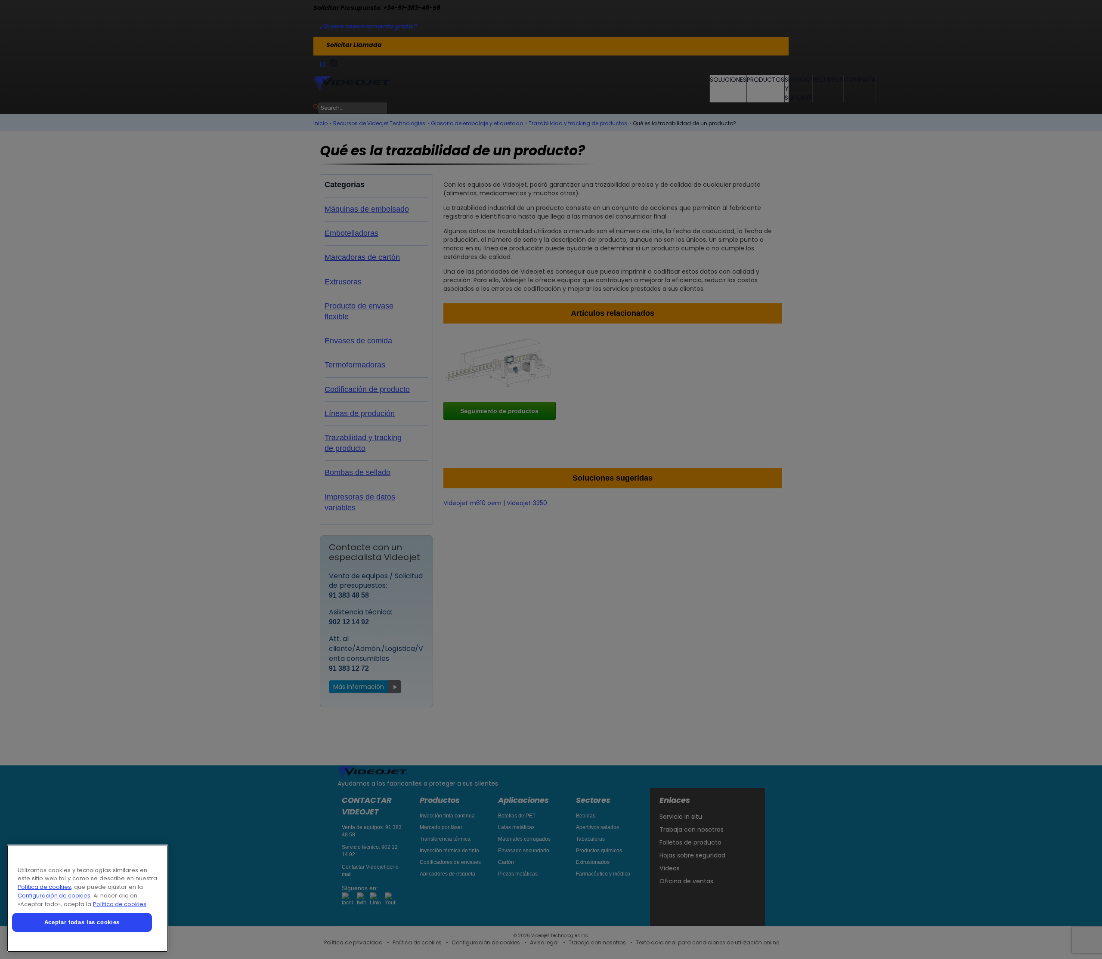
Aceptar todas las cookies (82, 922)
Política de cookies (44, 887)
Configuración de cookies (54, 895)
